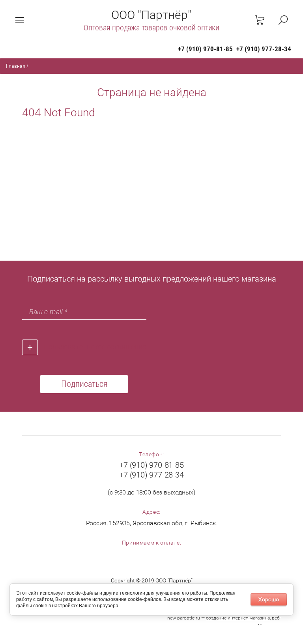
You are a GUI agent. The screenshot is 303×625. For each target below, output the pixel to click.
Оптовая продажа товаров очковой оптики (151, 27)
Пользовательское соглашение (94, 347)
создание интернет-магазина (238, 618)
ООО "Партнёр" (151, 15)
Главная (15, 66)
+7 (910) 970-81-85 (205, 49)
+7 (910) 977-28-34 (263, 49)
